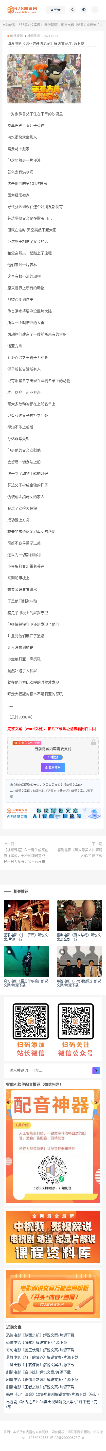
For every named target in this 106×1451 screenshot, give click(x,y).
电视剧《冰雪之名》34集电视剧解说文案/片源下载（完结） (51, 1404)
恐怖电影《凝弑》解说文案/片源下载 (36, 1343)
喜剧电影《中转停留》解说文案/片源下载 (40, 1365)
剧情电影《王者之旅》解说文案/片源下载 (40, 1387)
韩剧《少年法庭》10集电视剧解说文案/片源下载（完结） (53, 1394)
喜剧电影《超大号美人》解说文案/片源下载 (79, 853)
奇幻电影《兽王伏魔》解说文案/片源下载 (40, 1350)
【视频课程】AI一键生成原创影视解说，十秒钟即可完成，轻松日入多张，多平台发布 (26, 856)
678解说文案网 (29, 25)
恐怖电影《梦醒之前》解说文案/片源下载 (40, 1335)
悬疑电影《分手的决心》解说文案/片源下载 (42, 1357)
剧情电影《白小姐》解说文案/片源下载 (38, 1372)
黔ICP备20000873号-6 (67, 1438)
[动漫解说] (50, 25)
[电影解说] (33, 36)
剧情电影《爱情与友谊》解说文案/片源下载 (42, 1380)
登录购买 (54, 767)
